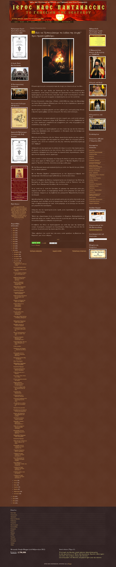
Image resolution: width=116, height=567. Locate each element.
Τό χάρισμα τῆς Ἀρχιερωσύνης (17, 392)
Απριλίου (16, 487)
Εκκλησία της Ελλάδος (94, 170)
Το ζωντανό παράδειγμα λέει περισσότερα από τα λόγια (20, 400)
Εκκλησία (22, 21)
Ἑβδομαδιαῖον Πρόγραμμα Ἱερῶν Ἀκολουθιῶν (20, 287)
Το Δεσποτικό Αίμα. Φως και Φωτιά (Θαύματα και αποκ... (20, 343)
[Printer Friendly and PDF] (36, 243)
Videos (12, 545)
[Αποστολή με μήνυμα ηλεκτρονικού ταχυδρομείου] (50, 243)
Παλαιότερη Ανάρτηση (79, 251)
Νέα (28, 21)
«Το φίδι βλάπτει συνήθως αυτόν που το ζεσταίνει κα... (19, 404)
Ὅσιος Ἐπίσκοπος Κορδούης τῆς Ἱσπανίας (18, 186)
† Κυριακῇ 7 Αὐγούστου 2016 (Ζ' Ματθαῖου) (19, 450)
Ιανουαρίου (16, 493)
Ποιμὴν (16, 181)
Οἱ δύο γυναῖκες (17, 346)
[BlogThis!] (51, 243)
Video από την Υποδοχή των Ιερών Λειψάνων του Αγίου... (20, 442)
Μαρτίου (16, 489)
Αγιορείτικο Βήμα (93, 154)
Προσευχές (13, 539)
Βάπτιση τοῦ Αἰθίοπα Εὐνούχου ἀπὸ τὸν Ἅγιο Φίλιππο (19, 189)
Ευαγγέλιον (40, 21)
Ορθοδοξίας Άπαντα (93, 186)
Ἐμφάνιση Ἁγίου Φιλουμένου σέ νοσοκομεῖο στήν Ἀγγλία (20, 297)
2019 (14, 243)
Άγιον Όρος (91, 150)
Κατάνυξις (91, 182)
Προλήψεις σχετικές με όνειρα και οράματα (19, 325)
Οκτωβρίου (16, 256)
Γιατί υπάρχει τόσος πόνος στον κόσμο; (20, 376)
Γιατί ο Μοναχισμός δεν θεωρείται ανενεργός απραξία (19, 459)
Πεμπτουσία (92, 188)
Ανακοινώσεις (14, 514)
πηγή (58, 239)
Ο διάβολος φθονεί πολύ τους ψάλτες (19, 472)
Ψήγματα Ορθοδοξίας (94, 203)
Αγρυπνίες (91, 156)
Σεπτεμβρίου (17, 258)
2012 (14, 503)
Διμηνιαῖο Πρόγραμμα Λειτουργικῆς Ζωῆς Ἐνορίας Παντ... (18, 283)
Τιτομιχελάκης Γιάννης (94, 201)
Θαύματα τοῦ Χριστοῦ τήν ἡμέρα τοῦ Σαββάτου (19, 301)
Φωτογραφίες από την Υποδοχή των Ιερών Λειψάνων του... (19, 446)
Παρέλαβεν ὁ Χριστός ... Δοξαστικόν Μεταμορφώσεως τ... (19, 422)
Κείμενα (33, 21)
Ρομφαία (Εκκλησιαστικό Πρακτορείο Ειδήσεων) (95, 195)
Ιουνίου (16, 482)
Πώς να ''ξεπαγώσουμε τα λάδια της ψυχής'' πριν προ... (19, 334)
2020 (14, 241)
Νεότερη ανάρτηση (36, 251)
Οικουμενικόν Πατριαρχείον (95, 184)
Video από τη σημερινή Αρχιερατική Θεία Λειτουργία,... (19, 427)
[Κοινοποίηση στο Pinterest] (56, 243)
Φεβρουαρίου (17, 491)
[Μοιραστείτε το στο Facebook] (54, 243)
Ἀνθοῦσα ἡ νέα (22, 190)
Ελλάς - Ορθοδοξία (93, 172)
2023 (14, 235)
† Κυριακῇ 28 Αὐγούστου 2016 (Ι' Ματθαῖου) (19, 293)
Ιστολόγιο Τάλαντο (93, 180)
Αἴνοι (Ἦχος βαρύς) (18, 361)
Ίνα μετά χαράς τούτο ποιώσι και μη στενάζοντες (18, 313)
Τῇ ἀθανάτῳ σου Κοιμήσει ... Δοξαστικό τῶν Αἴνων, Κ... (20, 350)
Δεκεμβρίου (16, 252)
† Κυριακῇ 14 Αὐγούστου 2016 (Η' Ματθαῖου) (19, 369)
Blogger (69, 563)
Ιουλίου (16, 480)
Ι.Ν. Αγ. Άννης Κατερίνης (95, 178)
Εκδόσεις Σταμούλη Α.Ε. (94, 168)
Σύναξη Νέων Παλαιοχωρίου (19, 219)
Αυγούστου (16, 260)
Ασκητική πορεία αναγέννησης (17, 309)
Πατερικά (38, 245)
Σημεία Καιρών (92, 197)
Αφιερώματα (13, 516)
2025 (14, 230)
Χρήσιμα (13, 543)
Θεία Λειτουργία (14, 524)
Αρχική (15, 21)
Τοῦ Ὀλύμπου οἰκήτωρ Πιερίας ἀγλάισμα (19, 418)
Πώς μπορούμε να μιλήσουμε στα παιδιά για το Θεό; (20, 264)
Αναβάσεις (91, 158)
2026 (14, 228)
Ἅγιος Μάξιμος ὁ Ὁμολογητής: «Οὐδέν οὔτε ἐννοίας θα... (20, 464)
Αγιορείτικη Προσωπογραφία (95, 152)
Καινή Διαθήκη (48, 21)
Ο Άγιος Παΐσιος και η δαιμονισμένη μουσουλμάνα (19, 305)
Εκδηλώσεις (13, 520)
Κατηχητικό (13, 529)
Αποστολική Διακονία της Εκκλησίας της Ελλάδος (95, 163)
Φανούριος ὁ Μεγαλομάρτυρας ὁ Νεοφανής (19, 182)
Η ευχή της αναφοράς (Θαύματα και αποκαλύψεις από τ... (19, 338)
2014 (14, 498)
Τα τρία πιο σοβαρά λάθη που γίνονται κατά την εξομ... (19, 388)
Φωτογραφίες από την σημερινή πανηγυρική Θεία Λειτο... (19, 354)
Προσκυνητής (92, 192)
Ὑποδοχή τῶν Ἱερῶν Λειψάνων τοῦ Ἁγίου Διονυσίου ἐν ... (19, 455)
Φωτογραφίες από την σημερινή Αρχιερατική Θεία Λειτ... (19, 432)
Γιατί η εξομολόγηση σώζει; (20, 267)
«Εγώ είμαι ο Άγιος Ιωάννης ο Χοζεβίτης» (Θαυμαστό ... (20, 317)
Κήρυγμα (13, 533)
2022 (14, 237)
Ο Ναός (12, 535)
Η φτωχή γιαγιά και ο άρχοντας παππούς (19, 396)
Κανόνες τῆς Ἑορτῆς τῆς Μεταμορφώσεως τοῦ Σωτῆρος (19, 414)
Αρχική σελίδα (57, 251)
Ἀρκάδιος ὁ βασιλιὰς (16, 191)
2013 (14, 500)
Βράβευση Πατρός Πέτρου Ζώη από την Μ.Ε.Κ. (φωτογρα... (19, 279)
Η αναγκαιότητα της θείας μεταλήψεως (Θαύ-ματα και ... (19, 329)
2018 (14, 246)
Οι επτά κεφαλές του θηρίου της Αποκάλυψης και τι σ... (20, 274)
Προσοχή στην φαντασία (19, 407)
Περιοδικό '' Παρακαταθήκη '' (95, 190)
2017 (14, 248)
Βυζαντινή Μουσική (66, 21)
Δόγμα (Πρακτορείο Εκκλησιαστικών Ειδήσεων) (95, 166)
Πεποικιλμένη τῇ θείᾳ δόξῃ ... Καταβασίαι (20, 358)
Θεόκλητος (24, 191)
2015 (14, 496)
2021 (14, 239)
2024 (14, 232)
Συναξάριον (56, 21)
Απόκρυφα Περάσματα (94, 160)
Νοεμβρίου (16, 254)
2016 (14, 250)
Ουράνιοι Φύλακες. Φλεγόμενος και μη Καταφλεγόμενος (18, 384)
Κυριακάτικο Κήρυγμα (19, 290)
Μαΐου (15, 485)
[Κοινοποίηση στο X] (53, 243)
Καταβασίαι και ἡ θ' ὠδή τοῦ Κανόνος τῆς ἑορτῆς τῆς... (20, 410)
